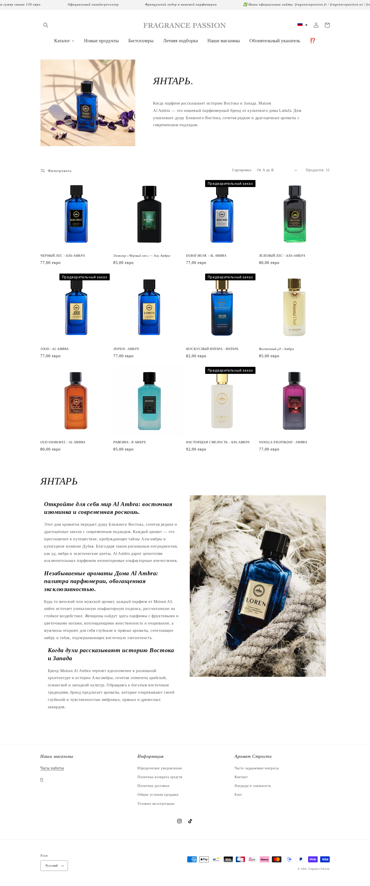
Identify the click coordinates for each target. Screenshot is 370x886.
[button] (45, 25)
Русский (52, 865)
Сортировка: (242, 170)
